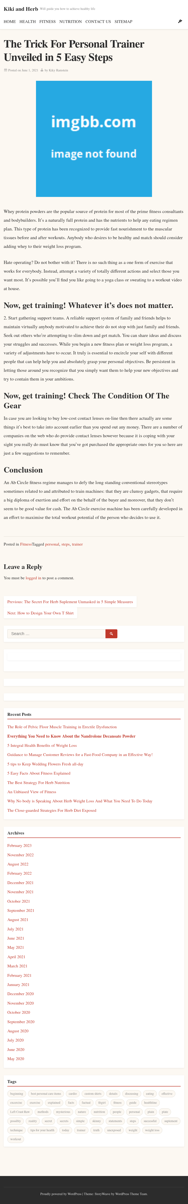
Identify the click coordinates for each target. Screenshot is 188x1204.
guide (132, 1102)
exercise (35, 1102)
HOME (10, 21)
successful (150, 1121)
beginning (16, 1094)
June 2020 (15, 1049)
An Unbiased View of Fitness (31, 791)
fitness (117, 1102)
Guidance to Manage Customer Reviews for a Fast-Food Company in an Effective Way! (80, 754)
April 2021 (16, 956)
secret (48, 1121)
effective (167, 1094)
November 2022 (20, 854)
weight (133, 1130)
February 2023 (19, 845)
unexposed (114, 1130)
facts (71, 1102)
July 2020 (15, 1040)
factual (86, 1102)
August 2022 (17, 864)
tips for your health (42, 1130)
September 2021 (20, 910)
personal (52, 544)
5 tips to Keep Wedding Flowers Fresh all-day (45, 764)
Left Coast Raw (20, 1112)
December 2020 (20, 993)
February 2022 (19, 873)
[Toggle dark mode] (180, 21)
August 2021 (17, 919)
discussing (131, 1094)
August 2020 (17, 1030)
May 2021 (15, 947)
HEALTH (27, 21)
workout (15, 1139)
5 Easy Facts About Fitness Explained (38, 773)
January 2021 (18, 984)
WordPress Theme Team (131, 1194)
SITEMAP (123, 21)
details (113, 1094)
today (65, 1130)
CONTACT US (98, 21)
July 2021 (15, 929)
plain (151, 1112)
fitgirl (102, 1102)
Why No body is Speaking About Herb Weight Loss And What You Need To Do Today (79, 801)
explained (54, 1102)
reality (33, 1121)
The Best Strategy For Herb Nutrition (38, 782)
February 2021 (19, 975)
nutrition (99, 1112)
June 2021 (15, 938)
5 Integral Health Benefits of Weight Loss (42, 745)
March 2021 (17, 966)
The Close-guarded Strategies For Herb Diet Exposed (51, 810)
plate (165, 1112)
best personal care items (46, 1094)
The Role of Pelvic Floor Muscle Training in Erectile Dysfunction (62, 726)
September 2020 (20, 1021)
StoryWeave (102, 1194)
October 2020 (18, 1012)
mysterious (63, 1112)
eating (150, 1094)
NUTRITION (70, 21)
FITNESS (47, 21)
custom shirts (93, 1094)
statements (115, 1121)
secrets (64, 1121)
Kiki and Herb (21, 9)
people (117, 1112)
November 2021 (20, 891)
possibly (15, 1121)
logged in (33, 577)
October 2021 (18, 901)
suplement (170, 1121)
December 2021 (20, 882)
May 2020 (15, 1058)
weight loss (152, 1130)
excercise (16, 1102)
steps (65, 544)
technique (16, 1130)
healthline (150, 1102)
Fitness (26, 544)
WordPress (74, 1194)
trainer (77, 544)
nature (82, 1112)
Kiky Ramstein (58, 70)
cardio (73, 1094)
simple (80, 1121)
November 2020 (20, 1003)
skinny (96, 1121)
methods (43, 1112)
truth (96, 1130)
